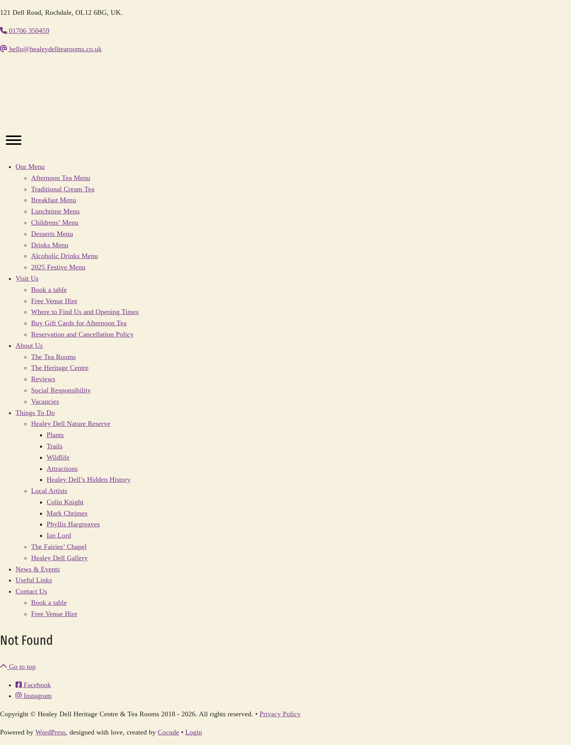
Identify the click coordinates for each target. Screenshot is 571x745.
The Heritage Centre (60, 368)
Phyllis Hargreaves (73, 524)
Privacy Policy (280, 714)
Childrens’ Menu (54, 222)
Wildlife (58, 457)
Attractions (62, 468)
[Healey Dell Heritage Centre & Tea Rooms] (77, 117)
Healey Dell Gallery (59, 558)
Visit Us (27, 278)
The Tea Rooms (53, 357)
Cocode (168, 732)
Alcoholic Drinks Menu (64, 256)
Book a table (49, 289)
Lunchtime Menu (55, 211)
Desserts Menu (52, 234)
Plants (55, 435)
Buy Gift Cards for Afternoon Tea (79, 323)
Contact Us (31, 591)
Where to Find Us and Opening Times (85, 312)
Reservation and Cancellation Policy (82, 334)
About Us (29, 345)
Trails (55, 446)
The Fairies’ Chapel (59, 547)
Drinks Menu (49, 245)
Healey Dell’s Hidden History (89, 479)
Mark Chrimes (67, 513)
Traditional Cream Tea (62, 189)
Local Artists (49, 491)
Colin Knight (65, 502)
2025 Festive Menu (58, 267)
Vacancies (45, 401)
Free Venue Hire (54, 301)
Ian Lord (59, 535)
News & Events (38, 569)
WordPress (50, 732)
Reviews (43, 379)
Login (193, 732)
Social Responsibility (61, 390)
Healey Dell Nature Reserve (70, 423)
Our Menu (30, 166)
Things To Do (35, 413)
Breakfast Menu (53, 200)
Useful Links (34, 580)
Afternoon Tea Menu (60, 178)
